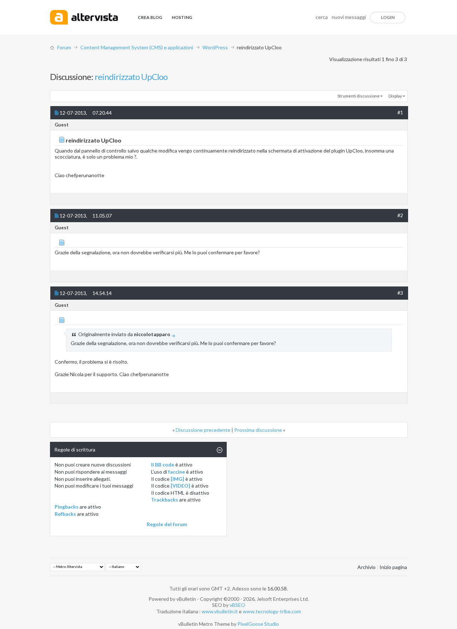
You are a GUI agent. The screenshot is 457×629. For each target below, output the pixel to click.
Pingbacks (67, 507)
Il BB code (162, 464)
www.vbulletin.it (220, 611)
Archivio (366, 567)
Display (395, 96)
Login (388, 17)
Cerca (322, 17)
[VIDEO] (180, 486)
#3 (400, 293)
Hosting (182, 17)
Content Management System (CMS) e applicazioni (136, 47)
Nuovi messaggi (349, 17)
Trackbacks (164, 499)
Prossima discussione (258, 430)
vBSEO (237, 605)
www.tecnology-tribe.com (272, 611)
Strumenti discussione (358, 96)
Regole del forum (167, 524)
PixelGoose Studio (258, 624)
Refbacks (65, 514)
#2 (400, 215)
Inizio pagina (393, 567)
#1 (400, 112)
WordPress (215, 47)
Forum (64, 47)
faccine (176, 472)
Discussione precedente (203, 430)
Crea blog (150, 17)
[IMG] (177, 479)
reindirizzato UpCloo (131, 76)
